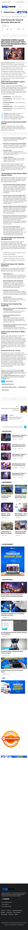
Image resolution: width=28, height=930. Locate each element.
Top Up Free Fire (5, 904)
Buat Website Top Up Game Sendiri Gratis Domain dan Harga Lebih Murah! (20, 496)
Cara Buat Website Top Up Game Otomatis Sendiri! (6, 496)
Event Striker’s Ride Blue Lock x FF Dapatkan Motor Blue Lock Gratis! (12, 614)
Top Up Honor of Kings (6, 906)
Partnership (10, 914)
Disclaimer (3, 912)
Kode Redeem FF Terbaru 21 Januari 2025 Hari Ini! (19, 474)
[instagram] (1, 918)
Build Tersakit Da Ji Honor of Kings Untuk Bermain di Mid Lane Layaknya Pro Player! (12, 595)
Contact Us (9, 910)
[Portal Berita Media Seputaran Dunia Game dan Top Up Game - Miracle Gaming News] (8, 7)
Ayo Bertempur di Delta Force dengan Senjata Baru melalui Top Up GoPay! (6, 532)
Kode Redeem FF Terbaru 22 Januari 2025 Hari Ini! (19, 455)
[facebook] (2, 394)
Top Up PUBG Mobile (7, 647)
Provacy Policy (9, 912)
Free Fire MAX (6, 610)
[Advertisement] (14, 710)
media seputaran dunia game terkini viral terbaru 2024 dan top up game (12, 372)
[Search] (24, 7)
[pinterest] (9, 394)
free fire (14, 439)
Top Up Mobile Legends (7, 902)
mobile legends (22, 387)
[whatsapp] (7, 394)
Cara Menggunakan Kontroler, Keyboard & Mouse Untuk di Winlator (14, 633)
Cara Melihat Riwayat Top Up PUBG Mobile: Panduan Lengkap (12, 652)
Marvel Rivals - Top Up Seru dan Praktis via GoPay (15, 2)
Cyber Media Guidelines (17, 910)
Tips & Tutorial (8, 16)
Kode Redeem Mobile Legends (9, 387)
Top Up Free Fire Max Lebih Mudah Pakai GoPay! (20, 532)
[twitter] (4, 394)
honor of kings (6, 591)
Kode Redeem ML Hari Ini (8, 384)
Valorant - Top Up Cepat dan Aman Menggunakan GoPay (7, 514)
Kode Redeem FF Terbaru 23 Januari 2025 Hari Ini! (19, 436)
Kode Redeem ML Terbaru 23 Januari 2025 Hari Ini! (19, 445)
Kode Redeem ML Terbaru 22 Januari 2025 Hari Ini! (19, 464)
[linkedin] (11, 394)
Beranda (2, 16)
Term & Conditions (17, 912)
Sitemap (16, 914)
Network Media (4, 914)
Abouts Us (3, 910)
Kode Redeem (9, 381)
